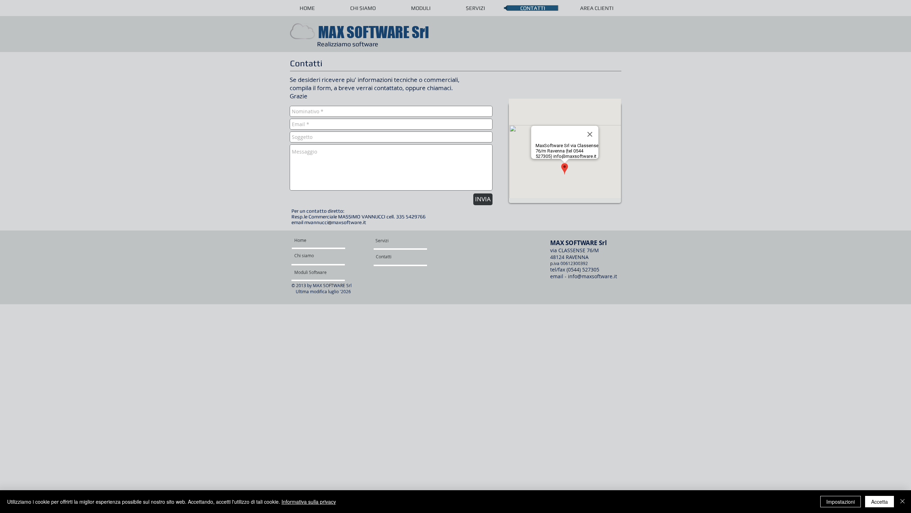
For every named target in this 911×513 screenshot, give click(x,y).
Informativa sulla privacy (308, 501)
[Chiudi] (902, 501)
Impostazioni (840, 501)
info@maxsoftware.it (592, 276)
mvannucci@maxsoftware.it (335, 222)
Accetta (879, 501)
